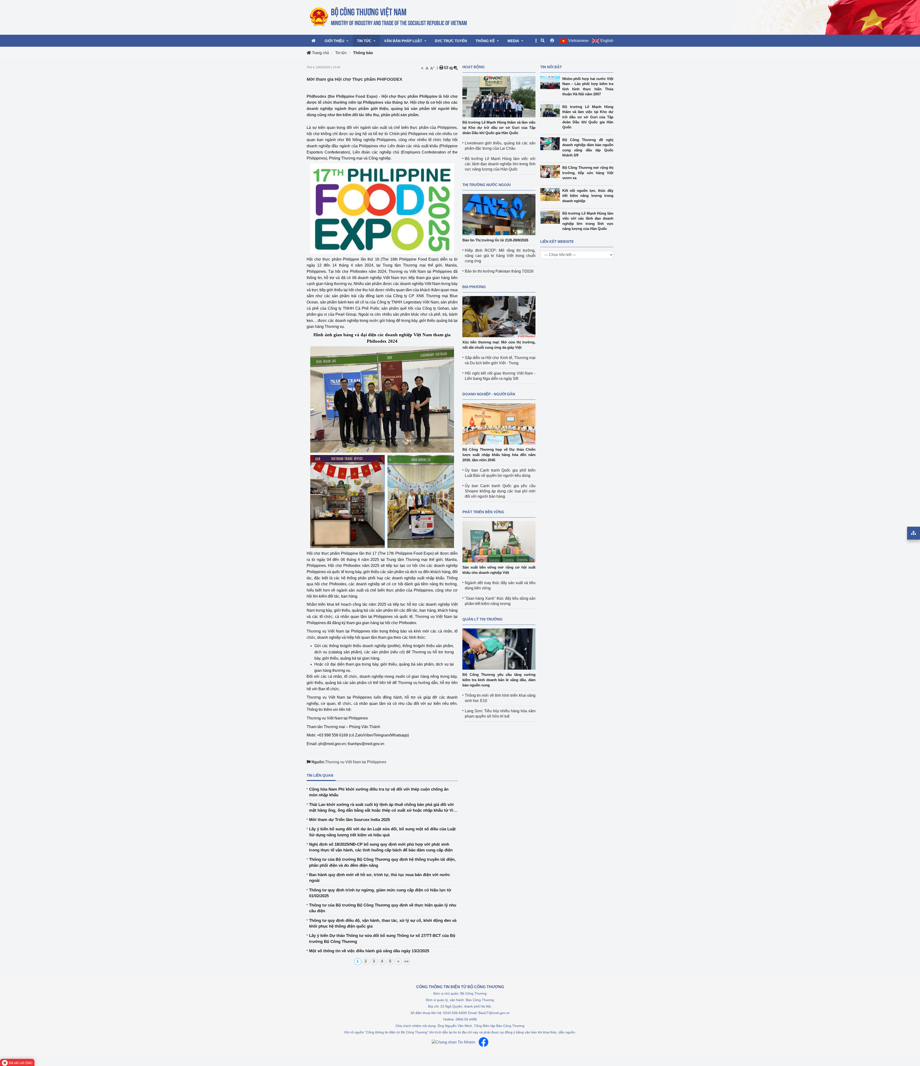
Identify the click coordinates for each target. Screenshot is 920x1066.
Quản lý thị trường (482, 619)
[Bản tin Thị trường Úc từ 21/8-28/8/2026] (498, 214)
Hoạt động (473, 67)
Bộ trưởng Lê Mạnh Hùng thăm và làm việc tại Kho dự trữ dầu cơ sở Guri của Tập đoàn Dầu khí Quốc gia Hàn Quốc (498, 127)
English (606, 41)
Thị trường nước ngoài (486, 185)
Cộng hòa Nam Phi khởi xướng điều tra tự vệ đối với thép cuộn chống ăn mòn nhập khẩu (378, 792)
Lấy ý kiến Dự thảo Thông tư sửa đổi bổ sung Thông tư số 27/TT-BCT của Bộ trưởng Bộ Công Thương (382, 938)
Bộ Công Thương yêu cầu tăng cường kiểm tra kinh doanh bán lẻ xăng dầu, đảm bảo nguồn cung (498, 680)
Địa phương (474, 287)
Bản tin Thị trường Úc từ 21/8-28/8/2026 (495, 240)
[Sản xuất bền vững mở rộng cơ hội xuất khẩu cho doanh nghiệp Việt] (498, 541)
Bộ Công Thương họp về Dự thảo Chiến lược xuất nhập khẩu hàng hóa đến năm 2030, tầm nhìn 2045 (498, 454)
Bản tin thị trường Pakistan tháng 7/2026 (499, 271)
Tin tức (341, 53)
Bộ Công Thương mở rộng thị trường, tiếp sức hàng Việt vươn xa (588, 172)
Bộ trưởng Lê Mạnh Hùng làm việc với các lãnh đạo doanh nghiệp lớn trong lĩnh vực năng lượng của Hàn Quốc (500, 164)
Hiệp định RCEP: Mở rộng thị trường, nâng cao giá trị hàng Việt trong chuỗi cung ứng (500, 255)
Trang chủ (320, 53)
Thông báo (363, 53)
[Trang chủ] (388, 17)
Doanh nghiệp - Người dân (488, 394)
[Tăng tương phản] (451, 68)
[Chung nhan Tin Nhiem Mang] (453, 1042)
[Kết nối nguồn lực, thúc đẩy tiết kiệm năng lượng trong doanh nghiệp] (551, 194)
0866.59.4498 (466, 1019)
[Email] (446, 68)
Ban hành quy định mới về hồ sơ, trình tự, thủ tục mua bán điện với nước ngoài (379, 877)
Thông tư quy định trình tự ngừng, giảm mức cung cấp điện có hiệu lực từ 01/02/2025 (380, 893)
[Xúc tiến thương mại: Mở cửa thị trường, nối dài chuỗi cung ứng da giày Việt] (498, 316)
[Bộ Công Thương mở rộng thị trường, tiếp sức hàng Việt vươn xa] (551, 171)
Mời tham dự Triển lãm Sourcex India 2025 (349, 819)
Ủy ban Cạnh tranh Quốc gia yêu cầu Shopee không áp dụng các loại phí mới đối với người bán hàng (500, 491)
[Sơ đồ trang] (913, 533)
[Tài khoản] (552, 41)
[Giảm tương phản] (456, 68)
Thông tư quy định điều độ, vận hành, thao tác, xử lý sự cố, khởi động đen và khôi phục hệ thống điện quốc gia (382, 923)
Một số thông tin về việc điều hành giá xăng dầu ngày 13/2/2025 (369, 951)
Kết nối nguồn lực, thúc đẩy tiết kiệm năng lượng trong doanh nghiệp (588, 195)
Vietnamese (578, 41)
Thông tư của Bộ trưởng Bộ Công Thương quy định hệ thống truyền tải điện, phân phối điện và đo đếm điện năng (382, 862)
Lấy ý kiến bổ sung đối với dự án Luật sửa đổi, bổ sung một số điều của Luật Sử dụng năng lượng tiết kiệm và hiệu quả (382, 832)
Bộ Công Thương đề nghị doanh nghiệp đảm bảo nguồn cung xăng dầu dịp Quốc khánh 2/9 (588, 147)
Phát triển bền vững (483, 512)
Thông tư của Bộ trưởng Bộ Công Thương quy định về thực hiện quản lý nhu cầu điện (382, 908)
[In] (441, 68)
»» (406, 961)
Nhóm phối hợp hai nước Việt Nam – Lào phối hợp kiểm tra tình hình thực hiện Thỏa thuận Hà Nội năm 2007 (588, 86)
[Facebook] (483, 1042)
